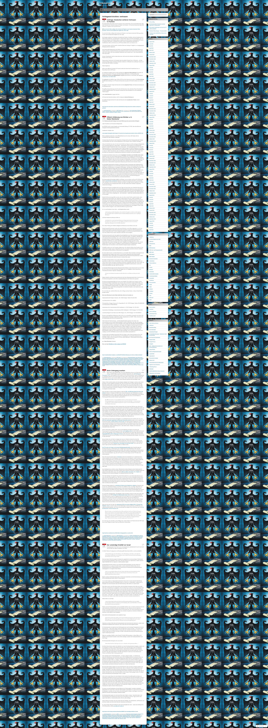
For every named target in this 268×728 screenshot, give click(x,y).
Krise (141, 111)
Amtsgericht (104, 358)
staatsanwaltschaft (108, 363)
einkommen (106, 537)
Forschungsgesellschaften (128, 537)
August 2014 (151, 169)
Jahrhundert (120, 716)
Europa (112, 715)
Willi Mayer (135, 364)
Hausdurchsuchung (137, 360)
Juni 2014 (151, 173)
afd (130, 110)
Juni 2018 (151, 69)
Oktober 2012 (152, 216)
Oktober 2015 (152, 139)
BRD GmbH (111, 359)
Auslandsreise (104, 714)
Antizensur (151, 325)
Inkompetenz (114, 538)
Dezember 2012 (152, 212)
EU (122, 110)
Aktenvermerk (139, 357)
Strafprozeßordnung (117, 363)
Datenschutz (126, 359)
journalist (120, 361)
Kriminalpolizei (128, 361)
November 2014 (152, 162)
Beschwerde (141, 358)
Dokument (108, 360)
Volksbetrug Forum (153, 366)
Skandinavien (111, 112)
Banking (113, 536)
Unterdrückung (104, 718)
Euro (123, 111)
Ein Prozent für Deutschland (154, 337)
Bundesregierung (116, 359)
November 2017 (152, 84)
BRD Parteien (119, 110)
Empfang (109, 715)
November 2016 (152, 110)
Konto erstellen (152, 307)
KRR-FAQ (133, 361)
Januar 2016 (151, 132)
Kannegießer (122, 538)
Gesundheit (151, 278)
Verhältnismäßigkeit (105, 364)
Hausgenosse (104, 361)
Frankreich (133, 111)
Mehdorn (140, 538)
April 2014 (151, 177)
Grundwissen (137, 715)
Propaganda (117, 717)
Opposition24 (152, 356)
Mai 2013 (151, 201)
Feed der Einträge (152, 311)
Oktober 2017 (152, 87)
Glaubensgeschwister (126, 715)
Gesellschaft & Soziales (153, 273)
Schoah (125, 717)
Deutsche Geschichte (153, 258)
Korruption (124, 361)
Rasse (120, 717)
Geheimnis (131, 360)
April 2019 (151, 48)
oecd (107, 539)
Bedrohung (109, 714)
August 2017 (151, 91)
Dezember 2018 (152, 56)
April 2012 (151, 229)
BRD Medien (151, 254)
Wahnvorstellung (130, 364)
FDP (130, 111)
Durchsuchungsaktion (119, 360)
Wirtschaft (120, 535)
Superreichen (129, 539)
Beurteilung (124, 714)
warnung (109, 540)
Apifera (116, 358)
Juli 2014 (151, 171)
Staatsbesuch (138, 717)
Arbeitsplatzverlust (136, 535)
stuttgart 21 (126, 363)
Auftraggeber (104, 536)
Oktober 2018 (152, 61)
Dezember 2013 (152, 186)
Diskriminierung (105, 715)
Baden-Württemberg (124, 358)
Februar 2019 (152, 52)
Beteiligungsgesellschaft (123, 536)
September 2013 (152, 193)
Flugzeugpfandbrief (120, 537)
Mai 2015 (151, 149)
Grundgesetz (133, 715)
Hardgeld (151, 343)
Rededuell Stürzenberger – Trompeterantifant (158, 30)
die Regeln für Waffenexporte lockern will (121, 494)
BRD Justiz (119, 357)
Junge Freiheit (152, 349)
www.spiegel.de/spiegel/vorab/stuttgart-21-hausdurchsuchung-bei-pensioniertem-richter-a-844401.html (122, 133)
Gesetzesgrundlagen (153, 276)
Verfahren (138, 363)
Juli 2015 (151, 145)
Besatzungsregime (119, 714)
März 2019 (151, 50)
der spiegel (130, 359)
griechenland (137, 111)
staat (130, 717)
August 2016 (151, 117)
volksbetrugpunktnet (107, 110)
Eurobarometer (126, 111)
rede (122, 717)
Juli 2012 (151, 223)
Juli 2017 (151, 93)
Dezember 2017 (152, 82)
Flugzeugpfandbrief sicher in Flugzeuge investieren (112, 433)
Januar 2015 (151, 158)
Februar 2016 (152, 130)
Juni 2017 (151, 95)
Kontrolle (126, 716)
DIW (103, 537)
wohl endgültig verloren (127, 431)
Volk (118, 718)
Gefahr (118, 715)
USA (113, 718)
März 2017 (151, 102)
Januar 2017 (151, 106)
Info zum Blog (152, 21)
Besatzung (113, 714)
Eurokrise (110, 537)
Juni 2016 (151, 121)
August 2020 (151, 41)
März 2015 (151, 154)
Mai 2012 (151, 227)
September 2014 (152, 167)
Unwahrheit (110, 718)
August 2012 (151, 221)
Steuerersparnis (124, 539)
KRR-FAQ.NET (137, 361)
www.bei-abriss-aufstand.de (111, 180)
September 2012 (152, 219)
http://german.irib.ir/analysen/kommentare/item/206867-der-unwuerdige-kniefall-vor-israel (120, 711)
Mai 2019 (151, 46)
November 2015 (152, 136)
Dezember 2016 (152, 108)
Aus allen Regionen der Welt (154, 239)
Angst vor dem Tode (109, 379)
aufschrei (141, 535)
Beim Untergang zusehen (116, 370)
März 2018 (151, 76)
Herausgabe (113, 361)
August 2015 (151, 143)
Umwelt (150, 293)
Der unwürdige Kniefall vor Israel (119, 545)
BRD (108, 359)
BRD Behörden (152, 247)
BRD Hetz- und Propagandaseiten (155, 250)
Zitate (150, 299)
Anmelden (151, 309)
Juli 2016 (151, 119)
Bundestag (121, 359)
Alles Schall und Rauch (153, 323)
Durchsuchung (112, 360)
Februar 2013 (152, 208)
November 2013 (152, 188)
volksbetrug (120, 364)
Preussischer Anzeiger (153, 358)
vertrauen (119, 112)
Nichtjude (112, 717)
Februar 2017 (152, 104)
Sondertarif (116, 539)
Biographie (128, 714)
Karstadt (119, 456)
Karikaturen (151, 280)
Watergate (151, 368)
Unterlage (134, 363)
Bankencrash (109, 536)
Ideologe (110, 538)
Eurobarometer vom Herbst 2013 (108, 76)
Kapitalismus (126, 538)
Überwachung (152, 243)
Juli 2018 (151, 67)
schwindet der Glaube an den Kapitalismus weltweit (125, 485)
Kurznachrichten (152, 282)
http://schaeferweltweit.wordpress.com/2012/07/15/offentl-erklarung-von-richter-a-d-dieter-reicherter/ (122, 354)
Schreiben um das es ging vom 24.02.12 (117, 344)
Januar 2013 (151, 210)
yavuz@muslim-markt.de (118, 706)
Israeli (114, 716)
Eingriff (128, 360)
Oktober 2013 (152, 190)
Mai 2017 (151, 97)
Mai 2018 (151, 71)
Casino (128, 536)
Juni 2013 (151, 199)
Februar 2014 (152, 182)
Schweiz (151, 289)
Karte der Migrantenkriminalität (155, 351)
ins (111, 716)
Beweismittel (104, 359)
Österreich (108, 111)
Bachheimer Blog (152, 327)
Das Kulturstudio (152, 329)
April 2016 (151, 126)
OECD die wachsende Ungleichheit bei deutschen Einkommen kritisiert (116, 420)
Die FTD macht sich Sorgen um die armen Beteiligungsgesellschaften (116, 447)
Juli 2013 (151, 197)
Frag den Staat (152, 339)
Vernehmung (111, 364)
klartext (133, 538)
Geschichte (151, 271)
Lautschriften (151, 353)
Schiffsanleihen (110, 539)
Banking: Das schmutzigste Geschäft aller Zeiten (123, 443)
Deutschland (118, 111)
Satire (150, 286)
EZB (113, 537)
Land (131, 716)
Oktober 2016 (152, 113)
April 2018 (151, 74)
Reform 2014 (151, 360)
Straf (112, 363)
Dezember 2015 (152, 134)
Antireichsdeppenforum (111, 358)
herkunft (109, 716)
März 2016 (151, 128)
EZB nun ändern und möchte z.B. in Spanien (131, 471)
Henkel (103, 538)
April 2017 (151, 100)
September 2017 (152, 89)
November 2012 (152, 214)
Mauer (134, 716)
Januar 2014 (151, 184)
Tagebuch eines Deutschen (154, 364)
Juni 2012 (151, 225)
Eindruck (124, 360)
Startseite (101, 9)
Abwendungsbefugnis (131, 357)
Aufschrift (119, 358)
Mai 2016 (151, 123)
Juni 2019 (151, 43)
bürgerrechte (130, 358)
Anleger (131, 535)
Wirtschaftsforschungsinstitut (116, 540)
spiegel (103, 363)
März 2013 (151, 206)
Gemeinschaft (137, 537)
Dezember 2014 (152, 160)
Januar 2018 (151, 80)
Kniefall (123, 716)
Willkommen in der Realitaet (154, 373)
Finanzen (151, 269)
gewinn (141, 537)
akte (136, 357)
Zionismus (121, 718)
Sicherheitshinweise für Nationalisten (156, 362)
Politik (118, 535)
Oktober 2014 (152, 164)
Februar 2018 (152, 78)
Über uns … (106, 9)
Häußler (108, 361)
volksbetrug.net (106, 3)
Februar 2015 (152, 156)
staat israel (133, 717)
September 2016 (152, 115)
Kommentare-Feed (153, 313)
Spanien (115, 112)
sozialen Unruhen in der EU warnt (117, 421)
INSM (118, 538)
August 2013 (151, 195)
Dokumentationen (152, 263)
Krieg (129, 716)
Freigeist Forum (152, 341)
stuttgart (122, 363)
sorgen (128, 717)
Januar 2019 (151, 54)
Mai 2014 (151, 175)
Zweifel (103, 365)
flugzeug (115, 537)
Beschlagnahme (136, 358)
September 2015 (152, 141)
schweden (107, 112)
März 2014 (151, 180)
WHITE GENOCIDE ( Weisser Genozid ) (156, 371)
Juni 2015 (151, 147)
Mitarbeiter (104, 539)
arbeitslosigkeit (134, 110)
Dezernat (138, 359)
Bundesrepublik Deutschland (135, 714)
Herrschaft (107, 538)
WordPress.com (152, 315)
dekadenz (136, 536)
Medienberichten (138, 716)
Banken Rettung (112, 111)
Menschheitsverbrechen (106, 717)
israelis (116, 716)
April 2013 (151, 203)
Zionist (124, 718)
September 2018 (152, 63)
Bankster (116, 536)
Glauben (120, 715)
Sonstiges (151, 291)
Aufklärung (151, 237)
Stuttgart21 (130, 363)
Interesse (116, 361)
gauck (115, 715)
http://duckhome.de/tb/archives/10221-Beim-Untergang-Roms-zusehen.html (117, 533)
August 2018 (151, 65)
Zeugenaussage (140, 364)
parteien (103, 112)
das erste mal (132, 536)
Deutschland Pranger (153, 331)
